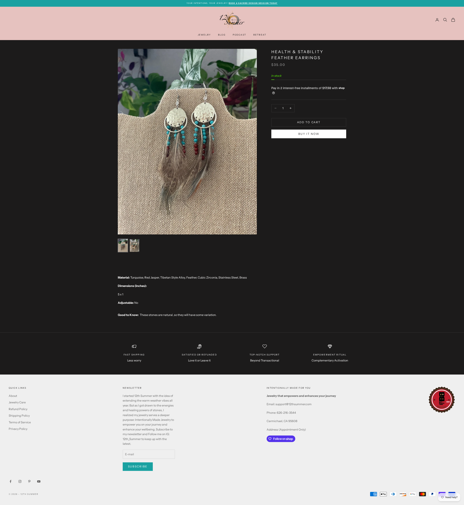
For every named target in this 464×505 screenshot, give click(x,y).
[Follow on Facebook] (10, 481)
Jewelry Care (17, 402)
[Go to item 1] (123, 245)
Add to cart (309, 122)
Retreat (259, 34)
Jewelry (204, 34)
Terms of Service (20, 422)
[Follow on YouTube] (39, 481)
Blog (221, 34)
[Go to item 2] (134, 245)
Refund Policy (18, 409)
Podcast (239, 34)
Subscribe (138, 466)
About (13, 396)
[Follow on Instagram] (20, 481)
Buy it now (308, 133)
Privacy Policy (18, 429)
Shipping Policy (19, 415)
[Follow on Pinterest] (29, 481)
